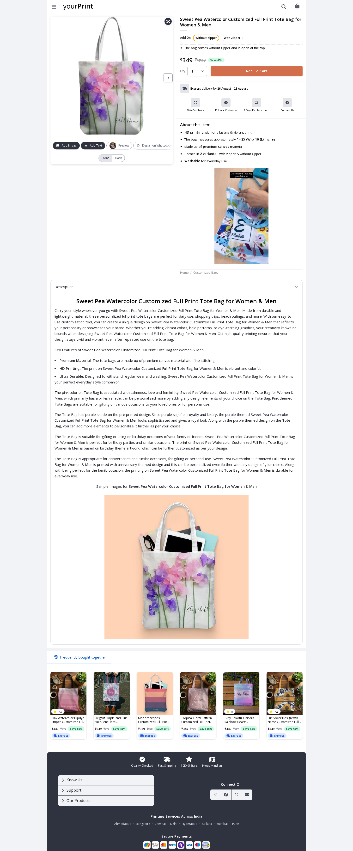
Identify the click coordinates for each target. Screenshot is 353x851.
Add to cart (257, 70)
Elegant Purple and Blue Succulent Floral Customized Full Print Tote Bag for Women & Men (111, 720)
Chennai (160, 824)
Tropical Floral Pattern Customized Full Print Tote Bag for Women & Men (197, 720)
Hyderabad (189, 824)
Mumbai (222, 824)
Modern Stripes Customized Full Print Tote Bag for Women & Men (154, 720)
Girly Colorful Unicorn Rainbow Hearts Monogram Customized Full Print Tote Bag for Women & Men (241, 720)
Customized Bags (205, 272)
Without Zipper (206, 38)
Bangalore (143, 824)
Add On (185, 37)
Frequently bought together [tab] (83, 657)
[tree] (106, 790)
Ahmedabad (122, 824)
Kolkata (207, 824)
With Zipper (232, 38)
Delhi (173, 824)
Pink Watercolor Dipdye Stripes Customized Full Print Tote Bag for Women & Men (68, 720)
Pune (235, 824)
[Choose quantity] (202, 71)
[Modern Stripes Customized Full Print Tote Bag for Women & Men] (155, 693)
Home (184, 272)
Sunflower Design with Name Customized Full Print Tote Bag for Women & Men (283, 720)
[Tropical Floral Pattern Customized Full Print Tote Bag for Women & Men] (198, 693)
